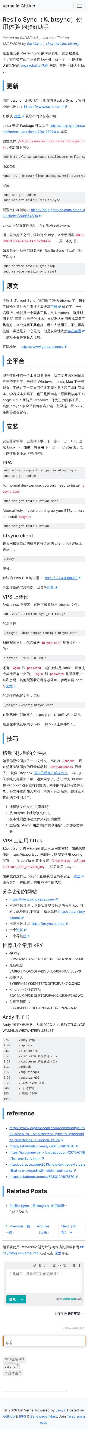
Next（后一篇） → (70, 1229)
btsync (11, 1366)
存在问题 (74, 331)
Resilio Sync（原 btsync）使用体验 (37, 1206)
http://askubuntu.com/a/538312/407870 (41, 1176)
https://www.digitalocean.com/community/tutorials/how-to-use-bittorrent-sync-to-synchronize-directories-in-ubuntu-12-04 (47, 1134)
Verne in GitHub (19, 5)
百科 (53, 306)
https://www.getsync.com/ (42, 346)
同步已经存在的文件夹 (51, 773)
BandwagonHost (43, 1416)
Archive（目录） (44, 1229)
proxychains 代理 (34, 65)
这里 (17, 116)
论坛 (19, 930)
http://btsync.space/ (48, 923)
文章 (9, 686)
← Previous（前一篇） (17, 1229)
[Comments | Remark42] (44, 1297)
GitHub (9, 1416)
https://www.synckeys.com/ (31, 899)
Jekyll (60, 1410)
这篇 (50, 587)
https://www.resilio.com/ (44, 106)
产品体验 (14, 1359)
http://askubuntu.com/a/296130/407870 (41, 1146)
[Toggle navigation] (79, 6)
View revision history (62, 44)
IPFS (22, 1416)
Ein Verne (34, 44)
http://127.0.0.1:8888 (61, 578)
